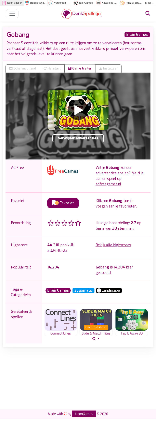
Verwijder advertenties (78, 138)
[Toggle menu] (12, 13)
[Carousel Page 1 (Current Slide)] (93, 338)
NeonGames (84, 414)
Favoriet (66, 203)
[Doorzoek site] (147, 13)
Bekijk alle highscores (113, 245)
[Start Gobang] (78, 110)
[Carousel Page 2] (98, 338)
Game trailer (82, 68)
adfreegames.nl (108, 184)
